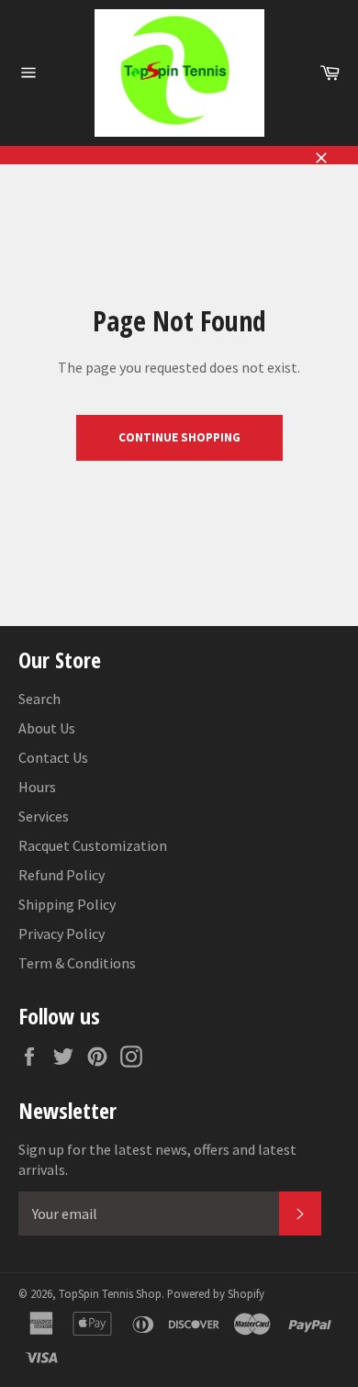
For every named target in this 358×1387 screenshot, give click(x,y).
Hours (37, 786)
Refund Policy (61, 875)
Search (39, 698)
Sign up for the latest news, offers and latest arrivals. (157, 1159)
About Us (46, 728)
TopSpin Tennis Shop (110, 1293)
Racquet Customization (92, 845)
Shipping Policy (67, 904)
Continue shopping (179, 437)
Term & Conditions (77, 963)
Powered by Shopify (215, 1293)
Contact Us (53, 757)
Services (43, 816)
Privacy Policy (61, 933)
